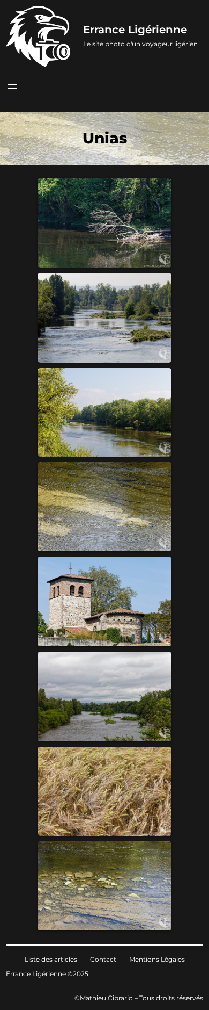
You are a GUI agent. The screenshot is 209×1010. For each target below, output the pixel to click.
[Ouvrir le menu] (12, 86)
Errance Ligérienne (135, 29)
